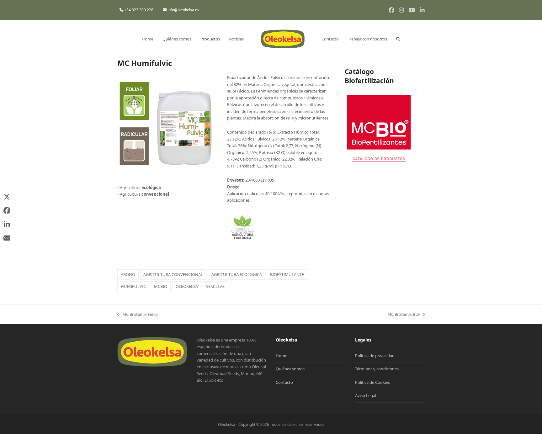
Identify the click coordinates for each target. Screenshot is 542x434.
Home (281, 355)
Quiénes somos (290, 369)
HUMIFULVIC (133, 286)
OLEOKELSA (187, 286)
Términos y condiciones (377, 369)
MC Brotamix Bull (403, 314)
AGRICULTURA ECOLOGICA (236, 274)
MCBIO (160, 286)
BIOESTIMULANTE (287, 274)
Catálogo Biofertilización (369, 76)
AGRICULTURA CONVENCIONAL (173, 274)
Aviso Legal (365, 395)
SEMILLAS (215, 286)
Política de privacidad (375, 355)
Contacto (284, 382)
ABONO (128, 274)
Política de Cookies (372, 382)
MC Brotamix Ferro (137, 314)
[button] (398, 39)
